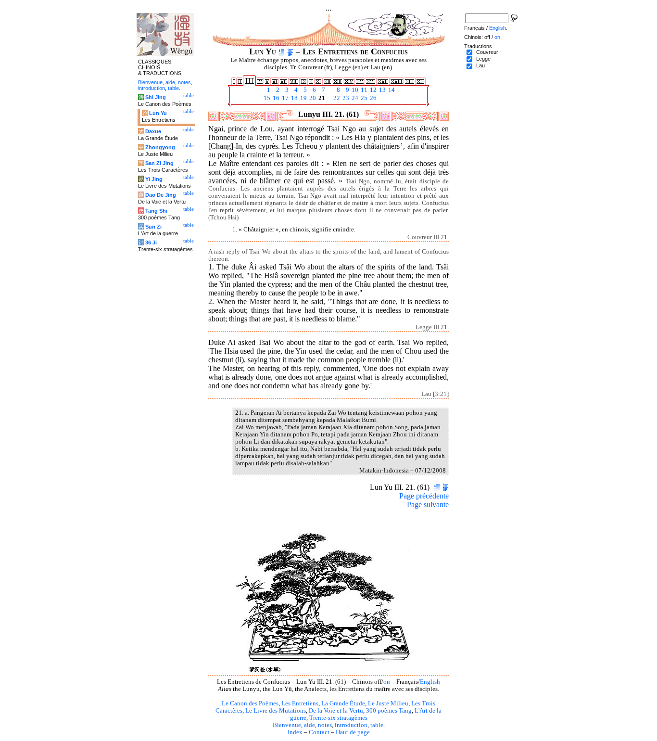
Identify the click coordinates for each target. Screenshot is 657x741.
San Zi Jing (159, 163)
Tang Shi (156, 211)
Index (295, 732)
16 (275, 98)
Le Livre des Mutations (275, 710)
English (430, 681)
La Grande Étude (343, 703)
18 (294, 98)
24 (354, 98)
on (386, 681)
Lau (480, 65)
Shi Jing (155, 97)
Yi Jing (154, 179)
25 (363, 98)
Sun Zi (153, 227)
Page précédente (424, 496)
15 (266, 98)
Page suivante (428, 504)
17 (284, 98)
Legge (483, 59)
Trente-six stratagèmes (338, 718)
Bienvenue (287, 725)
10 (354, 90)
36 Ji (151, 242)
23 (345, 98)
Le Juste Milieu (388, 703)
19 (303, 98)
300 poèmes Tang (389, 710)
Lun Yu (158, 113)
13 (382, 90)
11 (363, 90)
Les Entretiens (299, 703)
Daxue (153, 131)
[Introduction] (281, 51)
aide (309, 725)
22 (336, 98)
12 (372, 90)
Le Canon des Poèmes (250, 703)
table (376, 725)
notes (325, 725)
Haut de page (353, 732)
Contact (319, 732)
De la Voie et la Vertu (336, 710)
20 (312, 98)
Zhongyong (160, 147)
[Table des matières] (290, 51)
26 (372, 98)
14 (391, 90)
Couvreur (487, 52)
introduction (351, 725)
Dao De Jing (160, 195)
